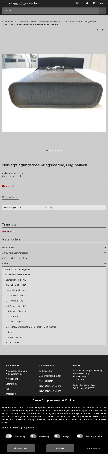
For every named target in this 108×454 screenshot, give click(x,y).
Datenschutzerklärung (11, 427)
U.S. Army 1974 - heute (16, 311)
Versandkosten (46, 380)
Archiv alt (17, 176)
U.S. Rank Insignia (14, 337)
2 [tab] (50, 151)
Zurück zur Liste (10, 21)
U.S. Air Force (12, 316)
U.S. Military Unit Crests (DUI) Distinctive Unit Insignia (31, 326)
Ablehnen (60, 448)
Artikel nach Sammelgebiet (15, 253)
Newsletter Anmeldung (50, 386)
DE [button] (77, 3)
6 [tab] (61, 151)
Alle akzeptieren (21, 448)
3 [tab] (52, 151)
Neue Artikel (8, 247)
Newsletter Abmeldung (50, 390)
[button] (87, 3)
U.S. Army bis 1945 (14, 300)
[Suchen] (102, 10)
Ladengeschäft (46, 371)
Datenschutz (11, 383)
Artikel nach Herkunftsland (15, 258)
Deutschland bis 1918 (16, 279)
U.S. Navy (10, 332)
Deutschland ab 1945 (16, 290)
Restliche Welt (12, 342)
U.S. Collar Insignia (14, 321)
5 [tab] (58, 151)
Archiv (5, 263)
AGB (8, 388)
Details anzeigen (93, 448)
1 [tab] (47, 151)
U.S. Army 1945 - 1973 (16, 306)
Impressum (11, 393)
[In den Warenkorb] (4, 39)
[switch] (8, 436)
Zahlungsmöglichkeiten (50, 375)
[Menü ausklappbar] (3, 2)
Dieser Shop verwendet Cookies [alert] (54, 400)
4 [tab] (55, 151)
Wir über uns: (12, 378)
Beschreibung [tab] (10, 197)
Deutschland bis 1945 (16, 285)
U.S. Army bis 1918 (14, 295)
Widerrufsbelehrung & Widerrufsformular (16, 372)
